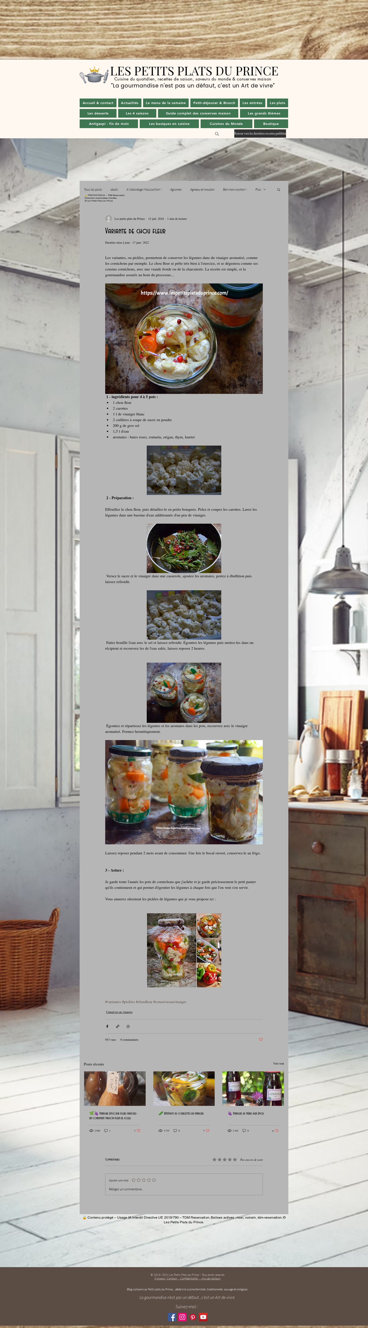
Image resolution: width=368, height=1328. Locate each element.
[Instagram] (182, 1317)
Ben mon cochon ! (235, 189)
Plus (258, 189)
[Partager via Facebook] (107, 1026)
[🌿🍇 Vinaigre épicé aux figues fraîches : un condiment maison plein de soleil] (115, 1088)
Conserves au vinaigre (119, 1012)
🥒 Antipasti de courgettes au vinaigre (181, 1113)
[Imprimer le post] (128, 1026)
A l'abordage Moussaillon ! (144, 189)
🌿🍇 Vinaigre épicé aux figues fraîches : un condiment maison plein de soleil (113, 1116)
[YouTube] (203, 1317)
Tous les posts (93, 189)
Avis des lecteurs (211, 1278)
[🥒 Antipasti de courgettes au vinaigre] (184, 1088)
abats (114, 189)
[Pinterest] (193, 1317)
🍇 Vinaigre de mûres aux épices (245, 1113)
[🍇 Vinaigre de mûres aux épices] (253, 1088)
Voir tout (278, 1063)
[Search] (217, 133)
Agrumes (176, 189)
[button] (129, 103)
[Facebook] (172, 1317)
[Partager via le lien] (118, 1026)
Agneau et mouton (202, 189)
